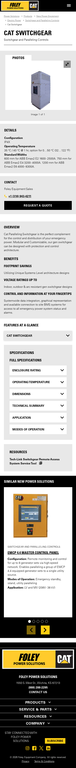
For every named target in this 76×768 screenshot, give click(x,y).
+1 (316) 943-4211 (19, 196)
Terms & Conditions (44, 761)
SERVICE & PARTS (35, 709)
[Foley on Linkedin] (48, 749)
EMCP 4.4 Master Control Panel (33, 552)
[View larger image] (67, 64)
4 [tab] (43, 621)
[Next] (45, 630)
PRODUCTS (35, 702)
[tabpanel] (38, 89)
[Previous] (31, 630)
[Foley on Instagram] (27, 749)
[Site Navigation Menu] (69, 5)
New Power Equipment (47, 16)
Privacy (25, 761)
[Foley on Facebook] (34, 749)
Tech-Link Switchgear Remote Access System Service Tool (35, 461)
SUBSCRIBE (55, 741)
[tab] (18, 58)
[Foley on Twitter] (41, 749)
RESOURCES (35, 716)
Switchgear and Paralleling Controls (42, 21)
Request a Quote (38, 205)
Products (28, 16)
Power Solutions (11, 16)
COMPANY (35, 723)
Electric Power (14, 21)
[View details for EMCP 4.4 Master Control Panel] (38, 516)
